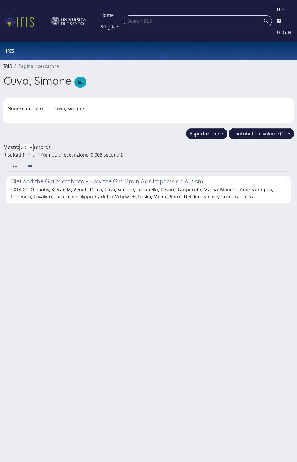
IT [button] (279, 9)
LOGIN (284, 32)
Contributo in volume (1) (259, 133)
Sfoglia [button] (107, 26)
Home (107, 15)
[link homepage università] (68, 21)
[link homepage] (21, 21)
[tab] (15, 166)
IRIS (7, 66)
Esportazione (205, 133)
